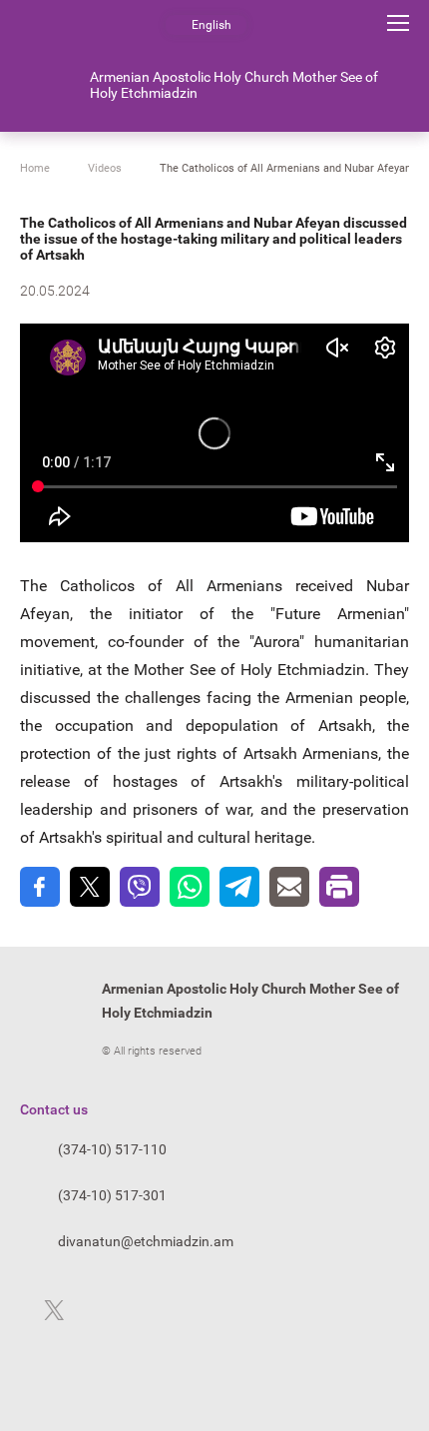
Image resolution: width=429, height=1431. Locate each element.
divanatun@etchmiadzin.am (145, 1241)
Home (35, 168)
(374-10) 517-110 (112, 1149)
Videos (105, 168)
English (211, 25)
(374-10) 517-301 (112, 1195)
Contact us (54, 1109)
